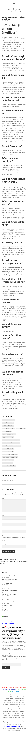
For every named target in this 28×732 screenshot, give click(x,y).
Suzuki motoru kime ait (8, 437)
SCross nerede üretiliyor (8, 425)
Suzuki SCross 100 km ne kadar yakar (11, 440)
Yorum (3, 498)
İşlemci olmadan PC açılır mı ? (8, 575)
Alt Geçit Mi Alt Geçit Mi (9, 475)
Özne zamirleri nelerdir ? (7, 587)
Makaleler (9, 416)
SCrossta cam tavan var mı (8, 428)
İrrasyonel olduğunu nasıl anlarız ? (9, 579)
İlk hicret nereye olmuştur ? (8, 583)
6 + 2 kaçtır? (5, 544)
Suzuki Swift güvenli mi (7, 463)
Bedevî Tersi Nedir (7, 481)
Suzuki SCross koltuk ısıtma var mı (10, 454)
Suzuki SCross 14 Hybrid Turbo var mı (11, 443)
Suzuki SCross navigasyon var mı (10, 457)
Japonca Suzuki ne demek (8, 420)
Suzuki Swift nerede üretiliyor (9, 465)
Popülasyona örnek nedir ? (8, 601)
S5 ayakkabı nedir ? (6, 598)
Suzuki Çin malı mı (21, 428)
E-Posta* (4, 522)
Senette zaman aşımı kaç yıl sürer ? (9, 594)
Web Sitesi (4, 529)
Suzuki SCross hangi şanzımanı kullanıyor (12, 445)
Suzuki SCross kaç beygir (8, 451)
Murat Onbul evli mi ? (6, 609)
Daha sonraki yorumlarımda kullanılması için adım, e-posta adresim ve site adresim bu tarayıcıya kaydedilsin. (13, 539)
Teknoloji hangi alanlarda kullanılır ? (9, 590)
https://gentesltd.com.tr (21, 561)
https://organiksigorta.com (8, 560)
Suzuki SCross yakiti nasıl (8, 460)
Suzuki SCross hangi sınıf (8, 448)
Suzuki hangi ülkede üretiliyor (9, 434)
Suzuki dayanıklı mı (7, 431)
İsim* (3, 515)
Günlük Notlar (14, 9)
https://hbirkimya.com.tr (7, 561)
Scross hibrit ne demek (8, 422)
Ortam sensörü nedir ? (7, 605)
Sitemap (2, 563)
